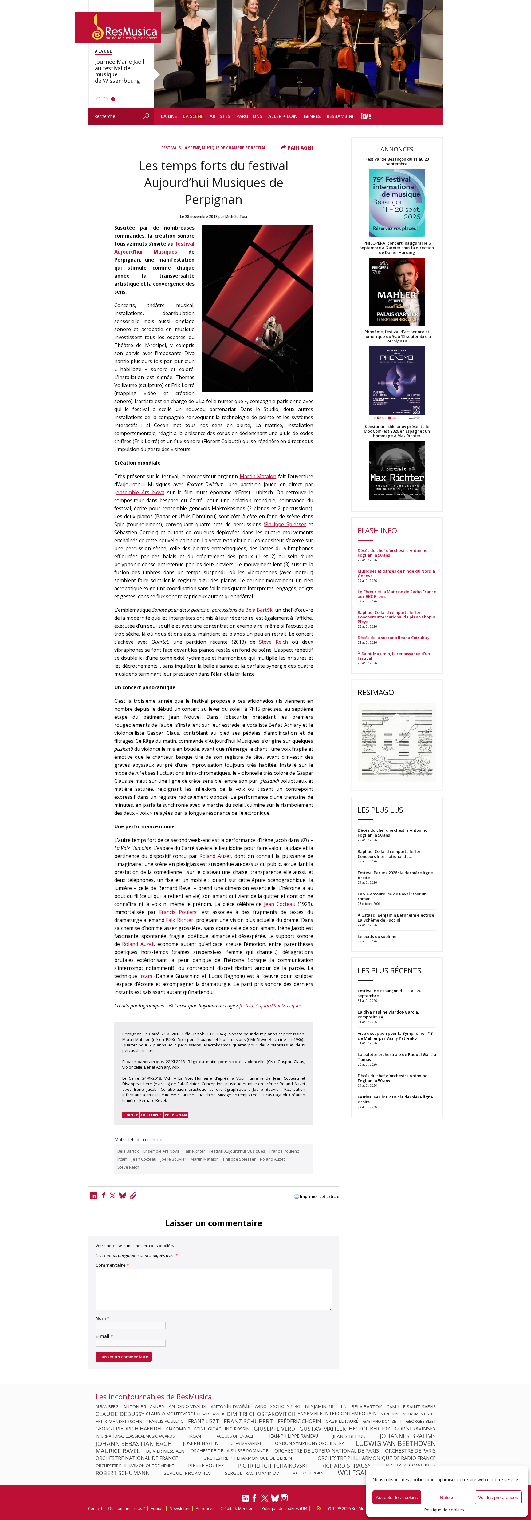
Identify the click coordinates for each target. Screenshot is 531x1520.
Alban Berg (107, 1406)
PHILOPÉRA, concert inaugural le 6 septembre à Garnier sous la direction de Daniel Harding (397, 248)
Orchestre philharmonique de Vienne (135, 1465)
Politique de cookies (444, 1510)
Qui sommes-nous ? (126, 1508)
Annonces (205, 1508)
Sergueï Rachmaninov (252, 1472)
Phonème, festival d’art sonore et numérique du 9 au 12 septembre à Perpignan (397, 336)
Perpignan (176, 1115)
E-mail (104, 1336)
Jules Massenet (246, 1443)
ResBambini (340, 116)
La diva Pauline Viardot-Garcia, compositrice (388, 1014)
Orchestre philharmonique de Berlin (247, 1458)
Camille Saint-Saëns (411, 1406)
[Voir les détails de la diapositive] (298, 54)
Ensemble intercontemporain (337, 1413)
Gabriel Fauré (342, 1421)
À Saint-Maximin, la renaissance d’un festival (394, 656)
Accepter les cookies (397, 1497)
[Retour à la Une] (118, 27)
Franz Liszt (203, 1421)
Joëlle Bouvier (173, 1159)
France (130, 1115)
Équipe (157, 1508)
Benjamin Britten (326, 1406)
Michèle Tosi (236, 216)
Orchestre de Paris (410, 1450)
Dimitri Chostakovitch (261, 1413)
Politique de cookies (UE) (284, 1508)
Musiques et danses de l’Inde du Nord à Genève (396, 573)
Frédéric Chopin (299, 1421)
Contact (95, 1508)
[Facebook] (103, 1195)
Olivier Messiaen (165, 1450)
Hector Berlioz (369, 1428)
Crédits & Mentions (238, 1508)
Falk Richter (179, 920)
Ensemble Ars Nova (161, 1151)
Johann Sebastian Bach (134, 1443)
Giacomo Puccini (185, 1428)
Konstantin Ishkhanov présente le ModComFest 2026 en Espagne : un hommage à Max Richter (397, 431)
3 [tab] (113, 99)
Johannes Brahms (408, 1436)
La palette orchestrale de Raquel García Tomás (397, 1057)
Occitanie (151, 1115)
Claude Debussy (120, 1413)
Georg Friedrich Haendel (129, 1428)
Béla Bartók (259, 609)
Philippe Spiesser (285, 524)
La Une (169, 116)
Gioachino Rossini (229, 1428)
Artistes (220, 116)
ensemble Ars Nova (140, 492)
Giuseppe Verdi (275, 1428)
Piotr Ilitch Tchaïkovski (272, 1465)
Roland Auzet (215, 856)
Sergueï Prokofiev (187, 1472)
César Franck (211, 1413)
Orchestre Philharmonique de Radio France (377, 1458)
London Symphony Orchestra (308, 1443)
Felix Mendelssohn (119, 1421)
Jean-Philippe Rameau (293, 1436)
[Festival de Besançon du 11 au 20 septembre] (397, 203)
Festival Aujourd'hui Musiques (237, 1151)
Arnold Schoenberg (277, 1406)
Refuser (448, 1497)
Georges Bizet (421, 1421)
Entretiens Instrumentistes (407, 1413)
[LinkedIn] (245, 1500)
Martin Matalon (258, 476)
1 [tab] (98, 99)
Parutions (249, 116)
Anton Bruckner (143, 1406)
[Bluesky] (275, 1498)
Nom (103, 1318)
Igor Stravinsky (414, 1428)
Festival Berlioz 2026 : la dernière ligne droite (395, 1099)
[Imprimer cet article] (296, 1197)
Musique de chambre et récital (234, 147)
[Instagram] (285, 1498)
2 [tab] (106, 99)
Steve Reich (273, 641)
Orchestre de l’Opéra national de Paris (326, 1450)
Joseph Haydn (201, 1443)
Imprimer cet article (319, 1196)
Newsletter (180, 1508)
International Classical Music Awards (135, 1436)
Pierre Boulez (206, 1465)
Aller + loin (282, 116)
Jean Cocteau (279, 904)
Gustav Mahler (322, 1428)
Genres (312, 116)
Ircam (145, 976)
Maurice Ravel (118, 1450)
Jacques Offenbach (235, 1436)
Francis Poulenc (178, 912)
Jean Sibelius (349, 1436)
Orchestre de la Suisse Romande (229, 1450)
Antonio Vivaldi (187, 1406)
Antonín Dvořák (230, 1406)
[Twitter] (112, 1195)
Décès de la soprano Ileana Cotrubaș (393, 637)
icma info (366, 116)
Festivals (171, 147)
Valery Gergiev (308, 1472)
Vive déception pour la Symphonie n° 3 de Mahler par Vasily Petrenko (395, 1035)
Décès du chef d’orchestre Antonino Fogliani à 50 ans (392, 553)
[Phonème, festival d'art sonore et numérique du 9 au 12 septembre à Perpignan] (397, 383)
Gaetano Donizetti (382, 1421)
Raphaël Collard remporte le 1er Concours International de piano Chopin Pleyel (396, 617)
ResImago (376, 692)
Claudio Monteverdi (170, 1413)
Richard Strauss (346, 1465)
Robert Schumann (123, 1472)
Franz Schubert (248, 1421)
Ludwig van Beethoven (396, 1443)
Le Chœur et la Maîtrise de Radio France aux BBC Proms (397, 594)
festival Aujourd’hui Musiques (270, 1005)
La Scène (193, 116)
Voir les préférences (498, 1497)
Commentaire (112, 1265)
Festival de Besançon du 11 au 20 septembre (397, 161)
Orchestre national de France (137, 1458)
